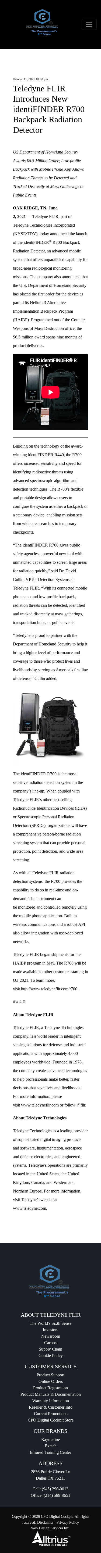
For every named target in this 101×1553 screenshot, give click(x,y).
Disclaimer (45, 1522)
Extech (51, 1446)
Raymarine (50, 1439)
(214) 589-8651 (57, 1495)
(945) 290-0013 (55, 1489)
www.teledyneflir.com (40, 1105)
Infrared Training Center (50, 1452)
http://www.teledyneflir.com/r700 (49, 989)
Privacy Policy (68, 1522)
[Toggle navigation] (89, 24)
